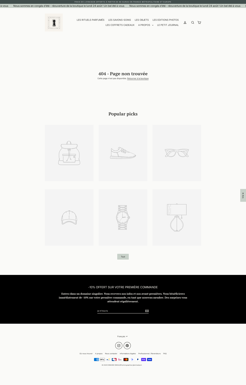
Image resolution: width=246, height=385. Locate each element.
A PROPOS (144, 25)
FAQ (165, 353)
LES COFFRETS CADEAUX (120, 25)
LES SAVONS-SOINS (119, 19)
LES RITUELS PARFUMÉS (90, 19)
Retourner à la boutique (138, 78)
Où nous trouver (86, 353)
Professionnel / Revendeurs (149, 353)
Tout (123, 256)
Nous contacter (111, 353)
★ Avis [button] (243, 195)
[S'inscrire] (147, 310)
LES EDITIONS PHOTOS (166, 19)
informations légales (128, 353)
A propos (98, 353)
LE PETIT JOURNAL (168, 25)
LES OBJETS (142, 19)
